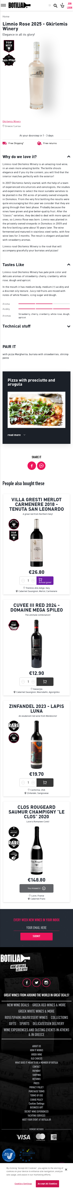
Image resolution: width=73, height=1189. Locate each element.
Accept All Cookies (47, 1183)
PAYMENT (36, 1071)
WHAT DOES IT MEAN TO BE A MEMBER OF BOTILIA (36, 1062)
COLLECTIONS (59, 1017)
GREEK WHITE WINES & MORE (36, 1011)
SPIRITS (24, 1023)
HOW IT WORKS (36, 1050)
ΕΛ (50, 5)
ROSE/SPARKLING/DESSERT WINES (26, 1017)
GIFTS (12, 1023)
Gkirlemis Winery (12, 121)
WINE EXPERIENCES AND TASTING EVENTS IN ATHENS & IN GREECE (36, 1032)
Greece (8, 126)
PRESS (36, 1083)
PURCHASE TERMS (36, 1091)
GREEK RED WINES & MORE (49, 1005)
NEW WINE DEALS (18, 1005)
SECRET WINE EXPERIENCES (36, 1111)
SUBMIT (36, 936)
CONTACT (37, 1066)
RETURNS (36, 1079)
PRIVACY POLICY (36, 1087)
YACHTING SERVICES (36, 1115)
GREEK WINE (36, 1054)
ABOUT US (36, 1046)
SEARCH (55, 5)
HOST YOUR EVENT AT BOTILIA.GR (36, 1119)
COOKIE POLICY (36, 1099)
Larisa (17, 126)
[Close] (66, 1169)
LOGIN (69, 7)
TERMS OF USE (36, 1095)
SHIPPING (36, 1075)
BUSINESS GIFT (36, 1107)
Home (6, 16)
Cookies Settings (23, 1183)
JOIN (69, 3)
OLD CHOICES (36, 1058)
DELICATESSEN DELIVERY (48, 1023)
